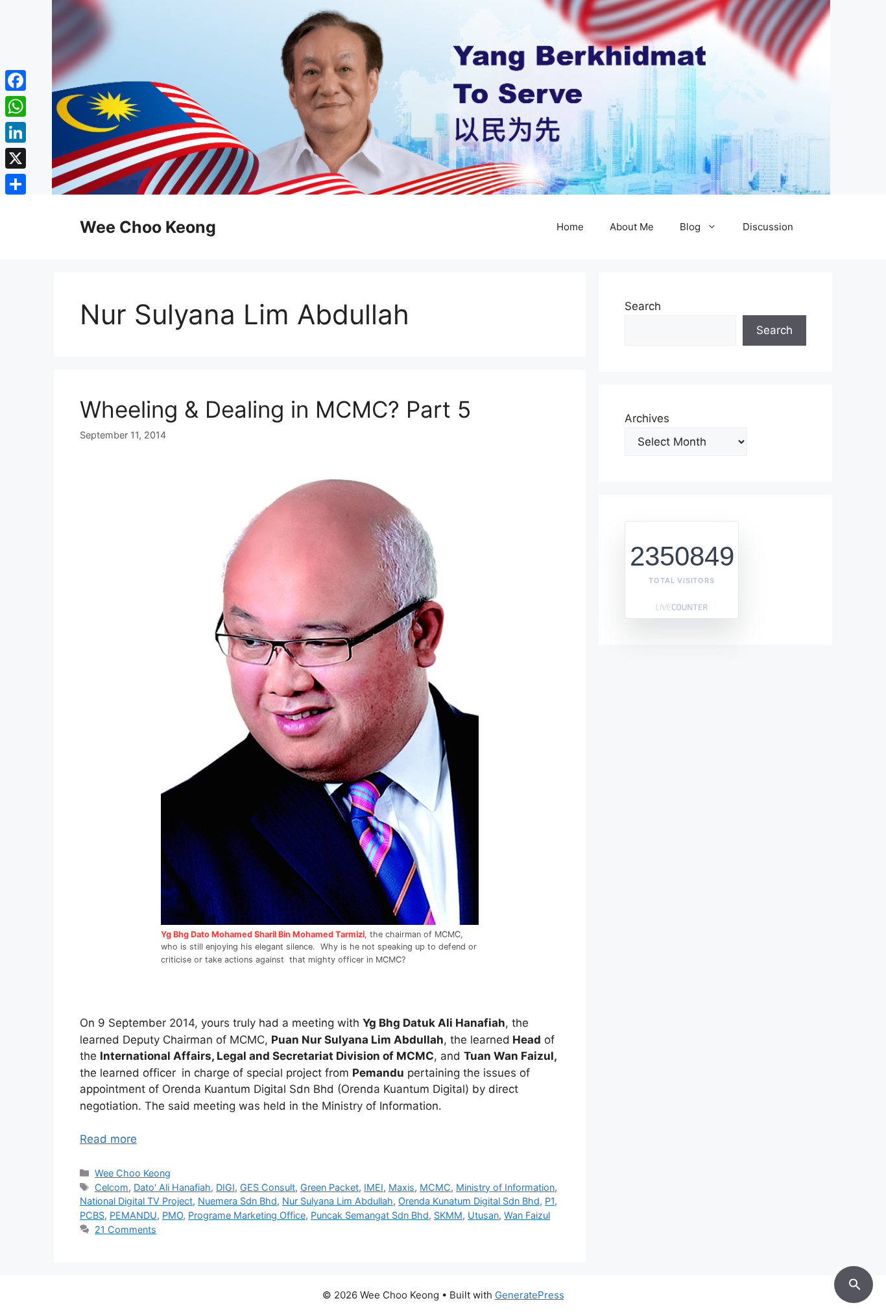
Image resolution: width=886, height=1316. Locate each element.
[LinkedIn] (16, 132)
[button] (853, 1282)
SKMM (448, 1215)
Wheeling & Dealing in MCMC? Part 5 (275, 409)
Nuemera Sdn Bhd (237, 1200)
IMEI (373, 1187)
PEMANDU (133, 1215)
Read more (108, 1138)
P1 (550, 1200)
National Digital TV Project (136, 1200)
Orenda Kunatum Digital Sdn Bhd (469, 1200)
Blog (690, 227)
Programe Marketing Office (246, 1215)
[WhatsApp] (16, 106)
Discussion (768, 227)
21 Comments (125, 1229)
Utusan (483, 1215)
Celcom (111, 1187)
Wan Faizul (527, 1215)
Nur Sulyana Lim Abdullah (337, 1200)
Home (570, 227)
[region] (443, 97)
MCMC (435, 1187)
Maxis (401, 1187)
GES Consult (267, 1187)
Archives (647, 418)
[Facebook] (16, 80)
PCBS (92, 1215)
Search (643, 306)
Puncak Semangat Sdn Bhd (370, 1215)
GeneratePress (529, 1295)
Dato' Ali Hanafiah (172, 1187)
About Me (632, 227)
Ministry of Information (505, 1187)
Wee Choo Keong (148, 227)
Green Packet (329, 1187)
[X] (16, 158)
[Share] (16, 184)
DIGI (225, 1187)
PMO (172, 1215)
